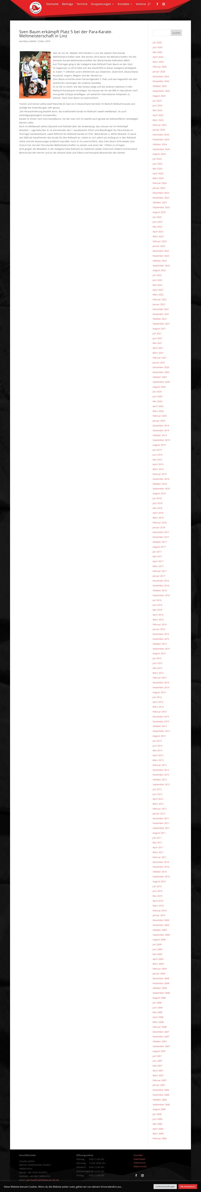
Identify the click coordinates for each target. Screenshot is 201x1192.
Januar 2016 (159, 629)
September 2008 (161, 992)
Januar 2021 (159, 362)
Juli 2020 (157, 391)
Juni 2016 (157, 604)
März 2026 (158, 61)
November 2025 (161, 81)
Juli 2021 (157, 333)
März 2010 (158, 905)
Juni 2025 (157, 105)
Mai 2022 (157, 284)
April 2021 (158, 347)
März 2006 (158, 1133)
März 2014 (158, 706)
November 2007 (161, 1036)
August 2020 (159, 386)
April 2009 (158, 959)
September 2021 (161, 323)
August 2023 (159, 212)
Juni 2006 (157, 1119)
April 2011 (158, 847)
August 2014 (159, 692)
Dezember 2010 (161, 862)
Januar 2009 (159, 973)
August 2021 (159, 328)
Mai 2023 (157, 226)
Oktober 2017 (160, 541)
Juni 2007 (157, 1060)
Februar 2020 (160, 415)
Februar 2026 (160, 66)
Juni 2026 (157, 47)
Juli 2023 (157, 217)
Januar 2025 (159, 129)
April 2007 (158, 1070)
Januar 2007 (159, 1085)
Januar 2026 (159, 71)
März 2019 (158, 469)
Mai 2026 (157, 52)
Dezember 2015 (161, 634)
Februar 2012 (160, 808)
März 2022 (158, 294)
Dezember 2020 (161, 367)
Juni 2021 (157, 338)
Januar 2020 (159, 420)
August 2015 (159, 653)
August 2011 (159, 832)
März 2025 (158, 120)
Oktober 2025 (160, 86)
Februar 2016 (160, 624)
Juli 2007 (157, 1056)
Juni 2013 (157, 745)
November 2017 (161, 537)
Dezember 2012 (161, 769)
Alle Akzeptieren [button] (187, 1186)
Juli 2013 (157, 740)
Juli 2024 (157, 158)
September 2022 (161, 265)
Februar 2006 (160, 1138)
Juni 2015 (157, 663)
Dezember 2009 (161, 920)
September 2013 (161, 731)
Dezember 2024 (161, 134)
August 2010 (159, 881)
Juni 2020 (157, 396)
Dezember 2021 (161, 309)
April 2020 (158, 406)
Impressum (140, 1162)
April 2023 (158, 231)
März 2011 (158, 852)
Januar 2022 (159, 304)
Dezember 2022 (161, 250)
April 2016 (158, 614)
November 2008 (161, 983)
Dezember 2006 (161, 1089)
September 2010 (161, 876)
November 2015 (161, 638)
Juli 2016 (157, 600)
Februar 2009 (160, 968)
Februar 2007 (160, 1080)
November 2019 (161, 430)
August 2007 (159, 1051)
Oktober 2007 (160, 1041)
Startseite (52, 4)
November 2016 (161, 585)
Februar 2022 (160, 299)
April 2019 (158, 464)
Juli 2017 (157, 551)
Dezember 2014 (161, 682)
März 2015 (158, 672)
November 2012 (161, 774)
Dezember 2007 (161, 1031)
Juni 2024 (157, 163)
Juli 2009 (157, 944)
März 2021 (158, 352)
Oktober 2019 (160, 435)
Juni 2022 (157, 280)
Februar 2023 (160, 241)
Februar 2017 (160, 571)
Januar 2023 (159, 246)
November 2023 (161, 197)
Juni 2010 (157, 891)
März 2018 (158, 517)
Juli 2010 (157, 886)
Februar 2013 (160, 765)
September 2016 (161, 595)
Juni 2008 (157, 1007)
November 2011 (161, 823)
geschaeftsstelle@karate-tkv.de (42, 1179)
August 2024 (159, 153)
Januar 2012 (159, 813)
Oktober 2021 (160, 318)
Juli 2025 (157, 100)
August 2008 (159, 997)
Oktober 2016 (160, 590)
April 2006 (158, 1128)
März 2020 (158, 411)
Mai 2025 (157, 110)
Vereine (141, 4)
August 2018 (159, 493)
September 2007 (161, 1046)
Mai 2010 (157, 895)
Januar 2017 (159, 575)
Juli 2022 (157, 275)
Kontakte (123, 4)
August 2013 (159, 735)
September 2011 (161, 828)
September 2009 (161, 934)
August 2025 (159, 95)
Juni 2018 (157, 503)
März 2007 (158, 1075)
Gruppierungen (101, 4)
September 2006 (161, 1104)
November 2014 (161, 687)
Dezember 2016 (161, 580)
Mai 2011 (157, 842)
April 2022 (158, 289)
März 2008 (158, 1022)
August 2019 (159, 444)
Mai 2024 (157, 168)
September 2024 (161, 149)
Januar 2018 (159, 527)
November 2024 (161, 139)
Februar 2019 (160, 474)
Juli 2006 (157, 1114)
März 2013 (158, 760)
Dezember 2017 (161, 532)
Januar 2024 (159, 187)
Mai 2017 (157, 556)
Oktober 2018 (160, 483)
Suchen (176, 32)
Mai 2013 (157, 750)
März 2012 (158, 803)
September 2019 (161, 440)
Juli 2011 (157, 837)
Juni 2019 (157, 454)
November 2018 (161, 478)
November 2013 (161, 721)
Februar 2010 (160, 910)
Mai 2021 (157, 343)
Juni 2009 (157, 949)
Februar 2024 (160, 183)
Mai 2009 (157, 954)
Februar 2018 (160, 522)
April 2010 (158, 900)
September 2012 (161, 784)
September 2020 (161, 381)
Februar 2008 (160, 1026)
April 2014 (158, 701)
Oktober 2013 (160, 726)
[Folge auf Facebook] (157, 4)
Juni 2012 (157, 794)
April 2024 (158, 173)
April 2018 (158, 512)
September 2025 (161, 90)
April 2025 (158, 115)
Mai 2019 (157, 459)
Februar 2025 (160, 124)
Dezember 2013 (161, 716)
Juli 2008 (157, 1002)
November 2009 (161, 925)
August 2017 (159, 546)
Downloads (139, 1159)
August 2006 (159, 1109)
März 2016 (158, 619)
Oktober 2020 (160, 377)
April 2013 (158, 755)
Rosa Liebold (29, 41)
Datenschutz (140, 1166)
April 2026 (158, 56)
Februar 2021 (160, 357)
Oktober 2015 (160, 643)
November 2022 (161, 255)
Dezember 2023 (161, 192)
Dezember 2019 (161, 425)
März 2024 (158, 178)
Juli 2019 (157, 449)
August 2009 (159, 939)
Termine (81, 4)
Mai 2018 (157, 508)
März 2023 (158, 236)
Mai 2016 (157, 609)
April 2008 (158, 1017)
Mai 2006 (157, 1123)
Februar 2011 (160, 857)
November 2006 (161, 1094)
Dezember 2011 (161, 818)
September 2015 (161, 648)
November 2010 (161, 866)
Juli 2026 (157, 42)
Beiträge (67, 4)
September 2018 (161, 488)
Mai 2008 (157, 1012)
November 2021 (161, 314)
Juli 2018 (157, 498)
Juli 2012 (157, 789)
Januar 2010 (159, 915)
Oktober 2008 (160, 988)
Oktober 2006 (160, 1099)
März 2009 (158, 963)
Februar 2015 (160, 677)
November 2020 (161, 372)
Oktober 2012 (160, 779)
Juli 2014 (157, 697)
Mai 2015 (157, 668)
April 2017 (158, 561)
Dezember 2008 (161, 978)
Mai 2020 (157, 401)
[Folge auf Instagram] (163, 4)
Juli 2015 (157, 658)
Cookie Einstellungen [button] (165, 1186)
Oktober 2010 (160, 871)
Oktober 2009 (160, 929)
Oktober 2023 (160, 202)
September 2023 (161, 207)
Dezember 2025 (161, 76)
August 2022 (159, 270)
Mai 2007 (157, 1065)
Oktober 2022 (160, 260)
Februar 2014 (160, 711)
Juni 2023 (157, 221)
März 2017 (158, 566)
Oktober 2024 (160, 144)
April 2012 (158, 798)
